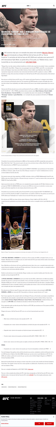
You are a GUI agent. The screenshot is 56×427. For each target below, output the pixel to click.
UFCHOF (31, 375)
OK (39, 423)
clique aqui (30, 369)
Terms (53, 400)
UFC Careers (32, 404)
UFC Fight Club (33, 411)
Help (46, 398)
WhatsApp (39, 406)
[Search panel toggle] (54, 5)
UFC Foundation (33, 402)
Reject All (49, 423)
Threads (39, 404)
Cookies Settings (4, 423)
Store (31, 409)
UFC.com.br (4, 377)
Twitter (39, 411)
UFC (31, 398)
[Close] (53, 416)
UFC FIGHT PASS (31, 62)
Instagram (39, 402)
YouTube (39, 407)
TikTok (38, 409)
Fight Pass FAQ (48, 400)
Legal (53, 398)
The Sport (32, 400)
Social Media (40, 398)
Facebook (39, 400)
